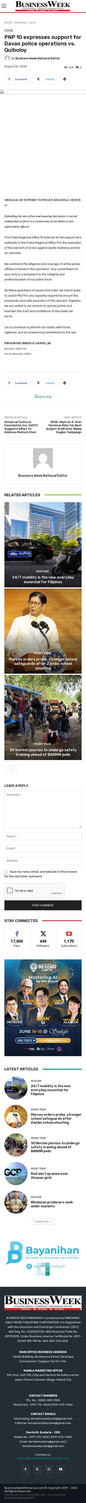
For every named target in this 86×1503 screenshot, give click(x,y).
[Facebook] (25, 1469)
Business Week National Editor (37, 58)
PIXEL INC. (39, 1494)
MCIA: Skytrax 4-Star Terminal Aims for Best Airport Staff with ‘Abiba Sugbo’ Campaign (64, 427)
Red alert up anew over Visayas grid (49, 1176)
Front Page (42, 653)
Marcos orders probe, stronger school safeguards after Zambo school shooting (43, 663)
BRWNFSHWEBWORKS (19, 1498)
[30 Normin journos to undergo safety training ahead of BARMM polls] (43, 717)
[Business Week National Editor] (7, 58)
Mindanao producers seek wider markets (52, 1204)
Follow (43, 931)
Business (20, 22)
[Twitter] (37, 1469)
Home (8, 22)
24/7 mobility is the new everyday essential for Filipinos (43, 579)
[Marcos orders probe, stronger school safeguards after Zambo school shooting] (43, 631)
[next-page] (14, 768)
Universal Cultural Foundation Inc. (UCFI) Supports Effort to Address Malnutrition (20, 427)
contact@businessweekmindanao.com (43, 1458)
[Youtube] (60, 1469)
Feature (42, 571)
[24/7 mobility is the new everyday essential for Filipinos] (43, 544)
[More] (64, 79)
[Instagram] (49, 1469)
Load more (42, 1221)
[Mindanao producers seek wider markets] (16, 1202)
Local (32, 22)
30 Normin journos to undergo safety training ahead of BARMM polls (43, 752)
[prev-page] (7, 768)
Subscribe (69, 931)
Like (17, 931)
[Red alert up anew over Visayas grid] (16, 1173)
